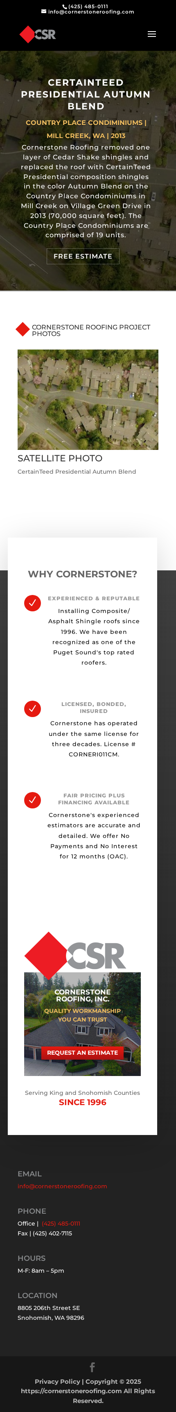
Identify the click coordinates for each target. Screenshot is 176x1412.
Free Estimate (83, 256)
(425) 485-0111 (88, 6)
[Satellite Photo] (88, 450)
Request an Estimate (82, 1052)
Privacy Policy (57, 1381)
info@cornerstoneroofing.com (62, 1186)
